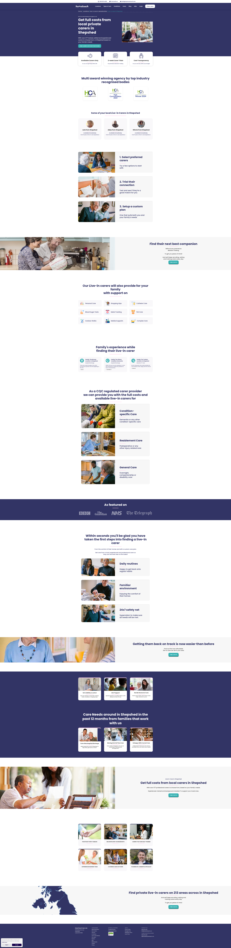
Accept (16, 944)
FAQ (92, 940)
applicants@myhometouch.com (147, 936)
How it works (94, 930)
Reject (6, 944)
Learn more (4, 942)
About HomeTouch (95, 929)
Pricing (93, 945)
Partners (93, 938)
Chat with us (114, 1)
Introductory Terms (128, 932)
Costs (124, 6)
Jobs (135, 6)
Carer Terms (127, 934)
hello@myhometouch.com (128, 1)
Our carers (94, 937)
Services (93, 932)
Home (80, 11)
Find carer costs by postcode (90, 46)
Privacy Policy (128, 929)
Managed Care (128, 930)
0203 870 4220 (103, 1)
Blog (130, 6)
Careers (93, 943)
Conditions (117, 6)
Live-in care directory (96, 935)
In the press (94, 934)
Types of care (107, 6)
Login (141, 6)
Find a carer (150, 6)
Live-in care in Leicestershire (98, 11)
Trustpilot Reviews (112, 929)
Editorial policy (94, 941)
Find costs (173, 262)
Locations (98, 6)
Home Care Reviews (112, 930)
